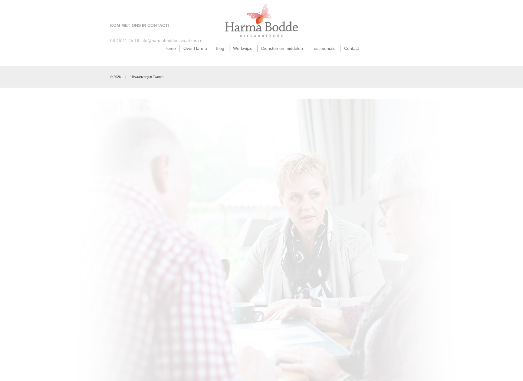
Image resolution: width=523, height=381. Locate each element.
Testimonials (323, 48)
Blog (220, 48)
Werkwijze (242, 48)
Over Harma (195, 48)
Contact (351, 48)
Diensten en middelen (282, 48)
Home (170, 48)
